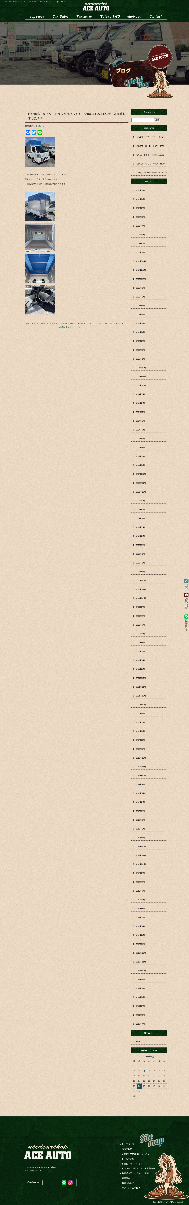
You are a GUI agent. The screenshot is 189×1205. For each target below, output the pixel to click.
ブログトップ (149, 112)
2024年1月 (140, 465)
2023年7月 (140, 518)
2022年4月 (140, 651)
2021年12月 (141, 678)
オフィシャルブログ (131, 1187)
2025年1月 (140, 358)
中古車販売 (60, 16)
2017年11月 (141, 961)
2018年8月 (140, 881)
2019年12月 (141, 757)
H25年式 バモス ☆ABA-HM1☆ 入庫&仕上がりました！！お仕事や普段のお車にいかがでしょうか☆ (151, 163)
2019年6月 (140, 802)
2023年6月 (140, 527)
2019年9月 (140, 784)
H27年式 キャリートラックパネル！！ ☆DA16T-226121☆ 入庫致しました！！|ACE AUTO (33, 1)
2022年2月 (140, 660)
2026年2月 (140, 243)
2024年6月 (140, 420)
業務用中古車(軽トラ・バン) (137, 1153)
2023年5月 (140, 536)
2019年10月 (141, 775)
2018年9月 (140, 873)
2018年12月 (141, 846)
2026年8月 (140, 190)
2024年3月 (140, 447)
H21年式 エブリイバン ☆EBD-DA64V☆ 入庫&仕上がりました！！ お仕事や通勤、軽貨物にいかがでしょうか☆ (151, 137)
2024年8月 (140, 403)
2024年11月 (141, 376)
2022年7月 (140, 624)
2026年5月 (140, 216)
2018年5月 (140, 908)
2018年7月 (140, 890)
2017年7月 (140, 997)
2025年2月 (140, 349)
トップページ (37, 16)
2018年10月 (141, 864)
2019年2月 (140, 828)
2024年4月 (140, 438)
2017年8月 (140, 988)
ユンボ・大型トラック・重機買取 (84, 16)
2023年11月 (141, 482)
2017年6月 (140, 1006)
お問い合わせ (156, 16)
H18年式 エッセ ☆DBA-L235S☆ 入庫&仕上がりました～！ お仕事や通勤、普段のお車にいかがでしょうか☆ (151, 146)
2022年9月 (140, 607)
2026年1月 (140, 252)
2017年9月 (140, 979)
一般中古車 (129, 1158)
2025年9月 (140, 287)
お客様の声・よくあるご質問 (110, 16)
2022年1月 (140, 669)
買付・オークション (133, 1163)
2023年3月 (140, 553)
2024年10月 (141, 385)
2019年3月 (140, 819)
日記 (138, 1041)
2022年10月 (141, 598)
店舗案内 (134, 16)
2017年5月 (140, 1014)
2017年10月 (141, 970)
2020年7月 (140, 713)
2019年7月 (140, 793)
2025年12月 (141, 261)
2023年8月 (140, 509)
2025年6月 (140, 314)
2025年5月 (140, 323)
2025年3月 (140, 341)
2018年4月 (140, 917)
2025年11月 (141, 270)
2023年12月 (141, 474)
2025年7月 (140, 305)
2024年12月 (141, 367)
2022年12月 (141, 580)
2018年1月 (140, 944)
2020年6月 (140, 722)
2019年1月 (140, 837)
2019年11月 (141, 766)
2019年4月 (140, 811)
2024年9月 (140, 394)
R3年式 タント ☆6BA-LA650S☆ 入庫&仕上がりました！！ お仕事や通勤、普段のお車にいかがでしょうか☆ (151, 154)
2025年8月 (140, 296)
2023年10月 (141, 491)
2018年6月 (140, 899)
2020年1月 (140, 748)
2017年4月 (140, 1023)
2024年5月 (140, 429)
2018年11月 (141, 855)
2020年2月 (140, 740)
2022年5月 (140, 642)
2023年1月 (140, 571)
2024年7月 (140, 412)
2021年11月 (141, 686)
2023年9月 (140, 500)
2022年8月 (140, 615)
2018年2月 (140, 935)
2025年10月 (141, 279)
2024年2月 (140, 456)
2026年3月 (140, 234)
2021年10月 (141, 695)
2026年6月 (140, 208)
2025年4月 (140, 332)
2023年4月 (140, 545)
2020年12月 (141, 704)
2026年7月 (140, 199)
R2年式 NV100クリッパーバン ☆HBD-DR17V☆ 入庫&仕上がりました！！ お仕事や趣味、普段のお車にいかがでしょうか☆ (151, 172)
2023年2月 (140, 562)
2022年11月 (141, 589)
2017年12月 (141, 952)
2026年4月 (140, 225)
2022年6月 (140, 633)
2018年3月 (140, 926)
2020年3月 (140, 731)
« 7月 (134, 1096)
